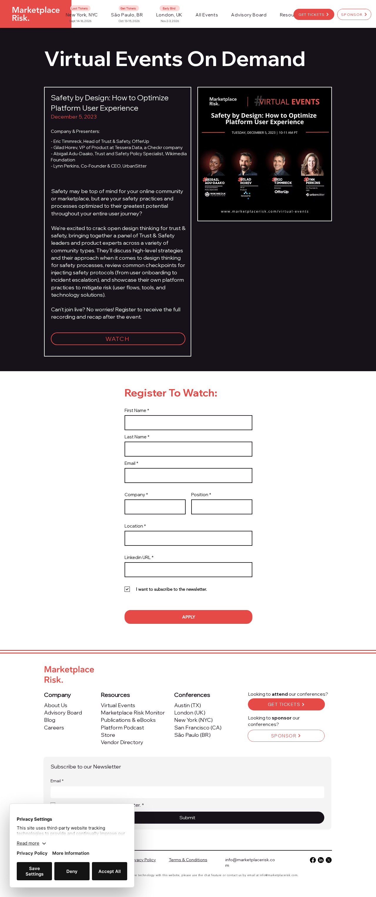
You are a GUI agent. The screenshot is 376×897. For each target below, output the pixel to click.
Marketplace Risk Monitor (133, 712)
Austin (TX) (187, 705)
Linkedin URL (138, 557)
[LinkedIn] (321, 860)
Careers (54, 727)
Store (108, 735)
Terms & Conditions (188, 859)
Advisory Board (63, 712)
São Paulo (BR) (192, 735)
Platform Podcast (122, 727)
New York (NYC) (193, 720)
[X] (329, 860)
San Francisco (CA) (197, 727)
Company (135, 494)
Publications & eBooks (128, 720)
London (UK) (189, 712)
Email (130, 463)
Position (199, 494)
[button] (207, 15)
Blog (49, 720)
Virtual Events (118, 705)
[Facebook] (313, 860)
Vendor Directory (122, 742)
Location (134, 526)
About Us (55, 705)
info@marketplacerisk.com (279, 875)
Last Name (136, 437)
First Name (135, 410)
